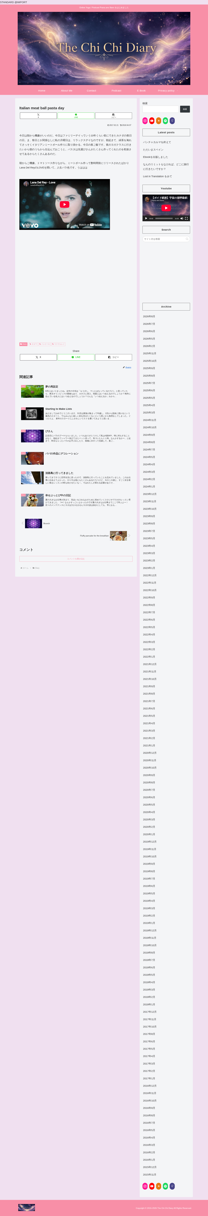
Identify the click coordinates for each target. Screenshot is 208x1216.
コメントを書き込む (76, 559)
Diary (24, 344)
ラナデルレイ (59, 344)
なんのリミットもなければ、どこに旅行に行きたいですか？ (166, 166)
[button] (113, 116)
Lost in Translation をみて (157, 176)
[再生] (146, 218)
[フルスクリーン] (186, 218)
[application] (166, 208)
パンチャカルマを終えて (157, 142)
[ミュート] (181, 218)
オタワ (34, 344)
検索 (145, 103)
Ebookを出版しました (155, 157)
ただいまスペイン (153, 149)
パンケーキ (45, 344)
